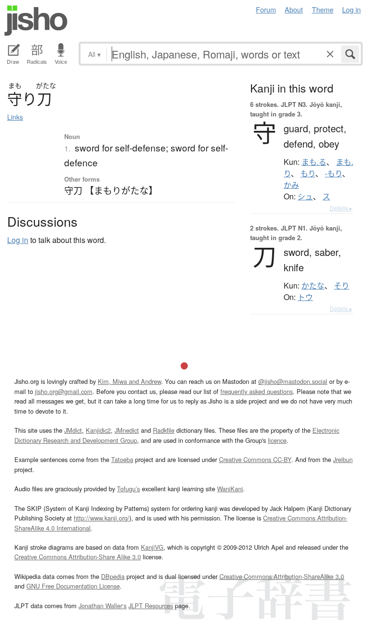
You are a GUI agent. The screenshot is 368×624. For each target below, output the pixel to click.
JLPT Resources (150, 605)
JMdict (73, 430)
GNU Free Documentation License (73, 585)
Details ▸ (341, 208)
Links (15, 117)
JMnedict (127, 430)
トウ (305, 297)
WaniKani (230, 488)
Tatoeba (122, 459)
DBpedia (113, 576)
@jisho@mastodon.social (292, 381)
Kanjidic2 (98, 430)
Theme (323, 9)
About (294, 9)
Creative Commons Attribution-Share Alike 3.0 (77, 556)
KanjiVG (152, 547)
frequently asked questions (256, 391)
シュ (305, 196)
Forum (266, 9)
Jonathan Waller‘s (102, 605)
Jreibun (343, 459)
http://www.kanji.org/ (101, 517)
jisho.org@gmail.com (63, 391)
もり (307, 173)
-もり (333, 173)
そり (341, 285)
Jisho (36, 20)
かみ (291, 185)
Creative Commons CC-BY (255, 459)
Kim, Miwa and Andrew (129, 381)
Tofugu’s (128, 488)
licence (277, 440)
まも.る (313, 162)
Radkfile (163, 430)
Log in (351, 9)
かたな (312, 285)
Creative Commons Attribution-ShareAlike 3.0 (281, 576)
